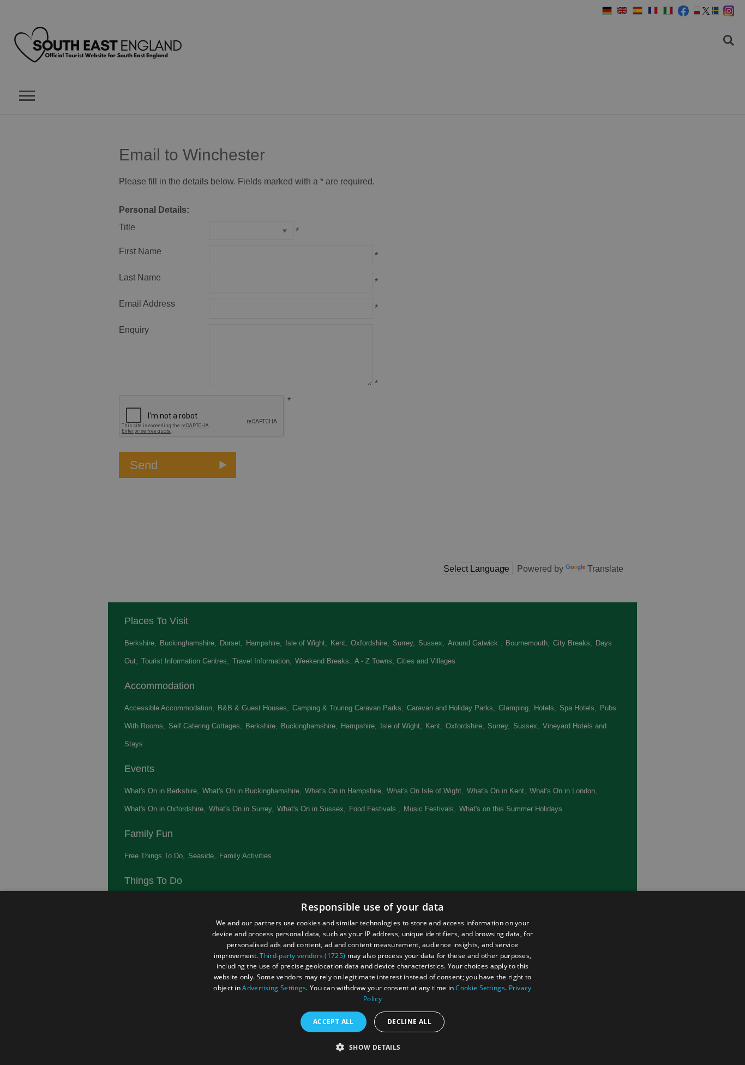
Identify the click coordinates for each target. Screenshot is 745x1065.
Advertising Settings (274, 987)
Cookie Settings (480, 987)
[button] (372, 1046)
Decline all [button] (409, 1021)
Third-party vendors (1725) (302, 955)
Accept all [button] (333, 1021)
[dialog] (372, 978)
